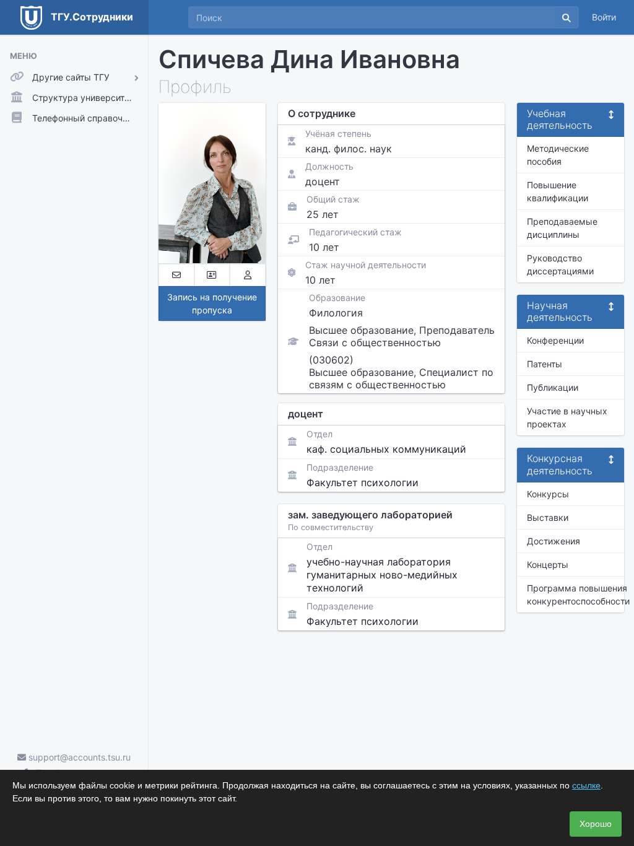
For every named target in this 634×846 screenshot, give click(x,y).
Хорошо (596, 824)
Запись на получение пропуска (212, 303)
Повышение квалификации (557, 191)
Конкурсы (548, 494)
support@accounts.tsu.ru (78, 757)
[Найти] (566, 17)
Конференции (555, 340)
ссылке (586, 785)
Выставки (547, 517)
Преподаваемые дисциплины (562, 228)
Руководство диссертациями (560, 264)
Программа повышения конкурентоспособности (575, 594)
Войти (604, 17)
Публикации (552, 387)
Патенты (544, 364)
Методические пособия (558, 155)
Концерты (547, 564)
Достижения (553, 541)
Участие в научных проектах (567, 417)
